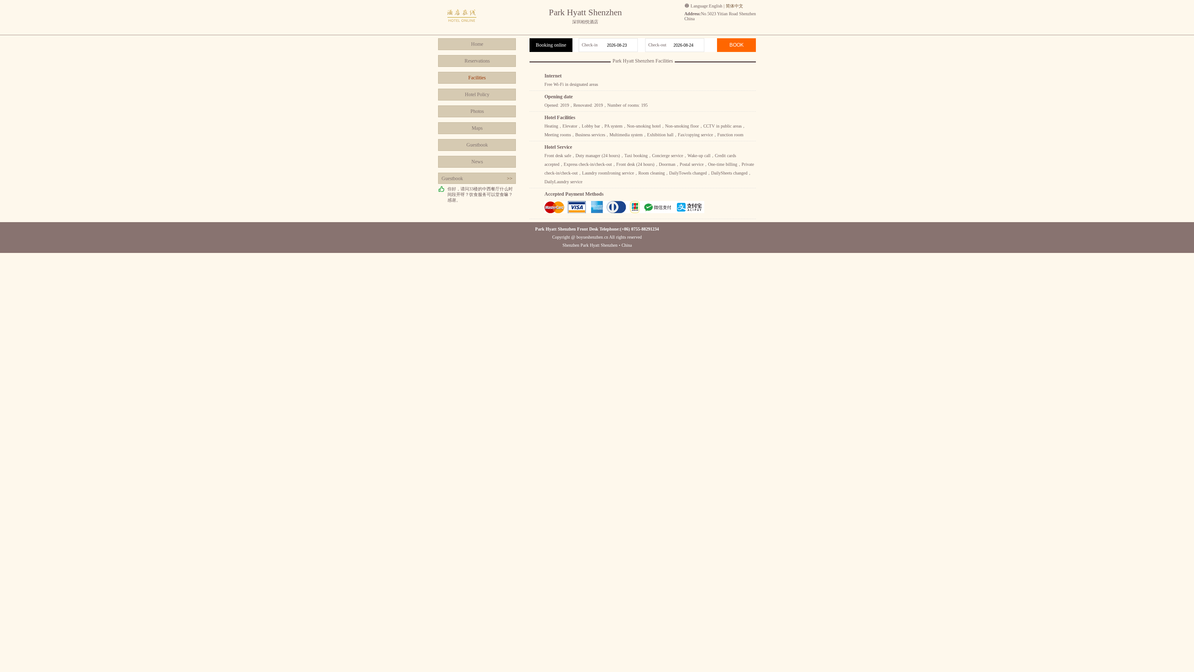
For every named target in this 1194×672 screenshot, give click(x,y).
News (477, 161)
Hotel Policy (477, 94)
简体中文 (734, 6)
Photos (477, 111)
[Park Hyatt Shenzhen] (462, 28)
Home (477, 44)
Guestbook (477, 144)
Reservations (477, 60)
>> (509, 178)
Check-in (590, 45)
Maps (477, 128)
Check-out (657, 45)
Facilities (477, 77)
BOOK (736, 45)
